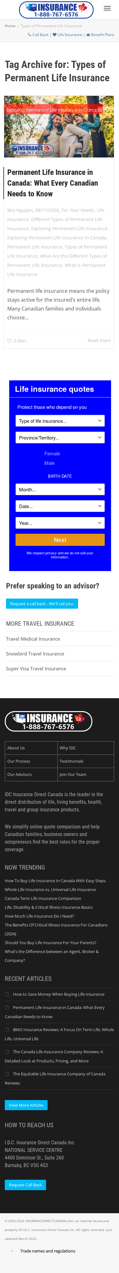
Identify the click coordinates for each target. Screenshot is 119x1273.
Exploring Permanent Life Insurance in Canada (56, 238)
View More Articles (26, 1105)
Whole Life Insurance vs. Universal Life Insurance (50, 889)
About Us (16, 748)
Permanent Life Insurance (34, 247)
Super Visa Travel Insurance (36, 668)
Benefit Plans (102, 34)
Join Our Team (73, 774)
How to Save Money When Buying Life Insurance (58, 994)
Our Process (18, 761)
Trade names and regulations (47, 1251)
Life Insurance (69, 34)
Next (60, 540)
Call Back (40, 34)
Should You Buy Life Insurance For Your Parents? (50, 942)
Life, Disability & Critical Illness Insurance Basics (49, 907)
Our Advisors (19, 774)
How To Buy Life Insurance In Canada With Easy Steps (55, 880)
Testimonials (71, 761)
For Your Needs (78, 210)
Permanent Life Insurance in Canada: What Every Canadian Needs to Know (52, 183)
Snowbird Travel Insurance (35, 653)
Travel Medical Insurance (33, 639)
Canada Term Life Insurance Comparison (43, 898)
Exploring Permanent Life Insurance (69, 228)
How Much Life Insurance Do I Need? (39, 916)
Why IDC (68, 748)
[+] (59, 126)
